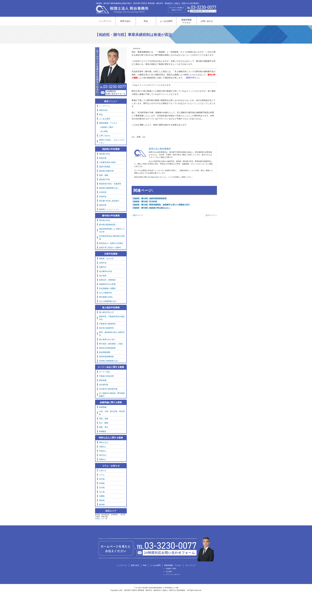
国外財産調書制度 (106, 356)
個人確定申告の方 (106, 312)
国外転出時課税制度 (107, 348)
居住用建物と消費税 (107, 288)
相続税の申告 (104, 153)
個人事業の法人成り (107, 339)
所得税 (102, 483)
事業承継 (102, 380)
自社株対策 (103, 384)
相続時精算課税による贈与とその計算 (112, 230)
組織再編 (102, 407)
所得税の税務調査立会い (109, 360)
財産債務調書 (104, 352)
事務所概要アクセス (186, 21)
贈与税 (102, 504)
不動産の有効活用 (106, 376)
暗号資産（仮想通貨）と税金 (111, 343)
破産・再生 (103, 427)
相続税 (102, 500)
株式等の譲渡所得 (106, 328)
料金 (146, 20)
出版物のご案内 (106, 127)
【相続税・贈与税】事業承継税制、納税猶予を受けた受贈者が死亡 (161, 204)
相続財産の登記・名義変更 (110, 183)
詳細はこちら (100, 518)
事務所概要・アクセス (108, 123)
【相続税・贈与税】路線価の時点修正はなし (151, 207)
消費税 (102, 496)
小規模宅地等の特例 (107, 162)
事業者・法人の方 (106, 258)
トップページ (105, 20)
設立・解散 (103, 422)
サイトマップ (190, 565)
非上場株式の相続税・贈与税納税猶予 (112, 394)
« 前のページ (137, 215)
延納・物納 (103, 175)
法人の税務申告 (105, 292)
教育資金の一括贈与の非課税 (111, 243)
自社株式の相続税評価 (108, 388)
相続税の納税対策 (106, 170)
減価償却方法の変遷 (107, 284)
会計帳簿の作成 (105, 271)
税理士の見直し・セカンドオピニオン (112, 141)
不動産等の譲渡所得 (107, 323)
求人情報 (104, 131)
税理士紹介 (125, 20)
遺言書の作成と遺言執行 (109, 200)
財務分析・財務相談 (107, 279)
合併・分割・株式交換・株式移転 (112, 412)
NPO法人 (103, 455)
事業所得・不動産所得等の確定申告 (112, 318)
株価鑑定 (102, 431)
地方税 (102, 479)
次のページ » (211, 215)
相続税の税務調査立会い (109, 188)
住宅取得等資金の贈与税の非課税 (112, 237)
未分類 (102, 487)
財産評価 (102, 158)
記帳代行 (102, 267)
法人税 (102, 491)
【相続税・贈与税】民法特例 (144, 201)
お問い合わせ (207, 20)
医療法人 (102, 459)
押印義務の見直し (106, 297)
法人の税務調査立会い (108, 301)
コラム (102, 474)
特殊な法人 (103, 442)
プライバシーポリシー (173, 574)
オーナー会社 (104, 371)
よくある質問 (166, 20)
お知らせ (102, 470)
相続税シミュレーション (109, 209)
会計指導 (102, 275)
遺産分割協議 (104, 166)
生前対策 (102, 192)
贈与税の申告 (104, 220)
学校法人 (102, 450)
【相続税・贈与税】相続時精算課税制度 (149, 198)
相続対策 (102, 205)
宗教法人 (102, 446)
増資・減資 (103, 418)
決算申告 (102, 262)
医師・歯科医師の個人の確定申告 (112, 333)
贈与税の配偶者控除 (107, 224)
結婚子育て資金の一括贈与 (110, 247)
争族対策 (102, 196)
